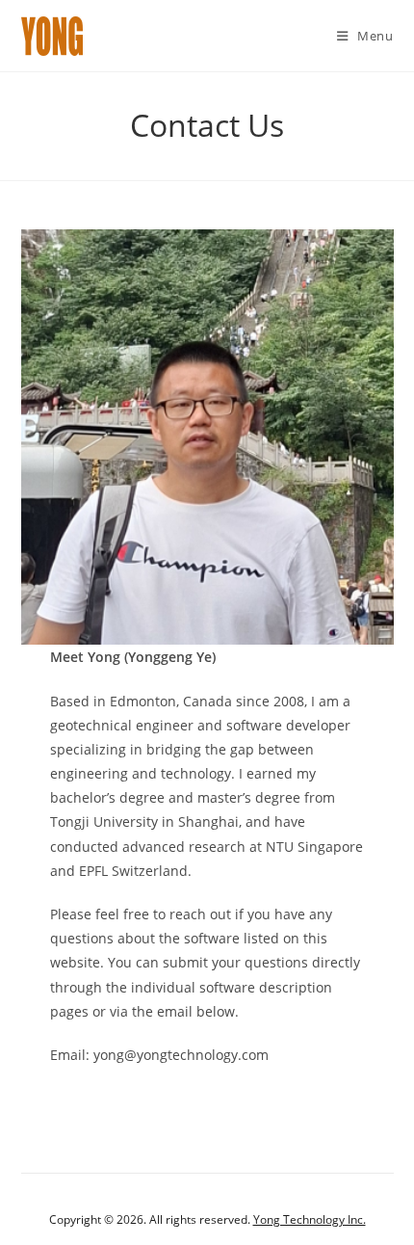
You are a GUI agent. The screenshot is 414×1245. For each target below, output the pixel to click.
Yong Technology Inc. (309, 1219)
